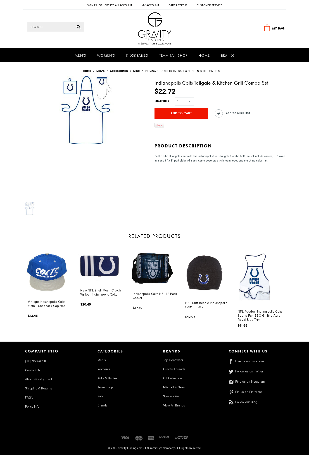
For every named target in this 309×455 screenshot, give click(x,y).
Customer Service (209, 5)
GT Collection (172, 378)
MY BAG (278, 28)
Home (204, 55)
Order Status (178, 5)
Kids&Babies (137, 55)
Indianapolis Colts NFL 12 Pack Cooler (155, 296)
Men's (80, 55)
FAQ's (29, 397)
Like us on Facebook (249, 361)
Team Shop (105, 387)
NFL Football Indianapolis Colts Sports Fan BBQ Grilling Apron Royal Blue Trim (260, 316)
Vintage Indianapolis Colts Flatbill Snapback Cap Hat (46, 304)
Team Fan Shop (173, 55)
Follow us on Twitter (249, 371)
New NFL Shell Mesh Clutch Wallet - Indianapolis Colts (100, 292)
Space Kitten (172, 396)
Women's (106, 55)
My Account (150, 5)
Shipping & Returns (38, 388)
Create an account (118, 5)
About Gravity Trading (40, 379)
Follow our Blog (246, 402)
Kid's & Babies (107, 378)
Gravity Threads (174, 369)
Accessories (119, 71)
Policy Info (32, 407)
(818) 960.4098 (35, 361)
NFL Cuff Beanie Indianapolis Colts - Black (206, 305)
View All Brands (174, 405)
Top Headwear (173, 360)
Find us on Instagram (250, 382)
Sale (100, 396)
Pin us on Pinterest (248, 392)
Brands (228, 55)
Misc (136, 71)
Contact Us (32, 370)
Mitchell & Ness (174, 387)
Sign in (92, 5)
